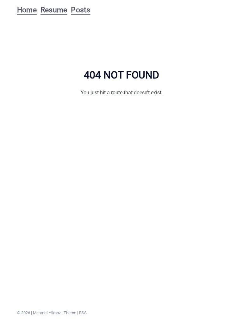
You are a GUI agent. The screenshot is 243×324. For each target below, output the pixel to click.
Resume (53, 10)
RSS (83, 312)
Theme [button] (70, 312)
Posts (80, 10)
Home (27, 10)
